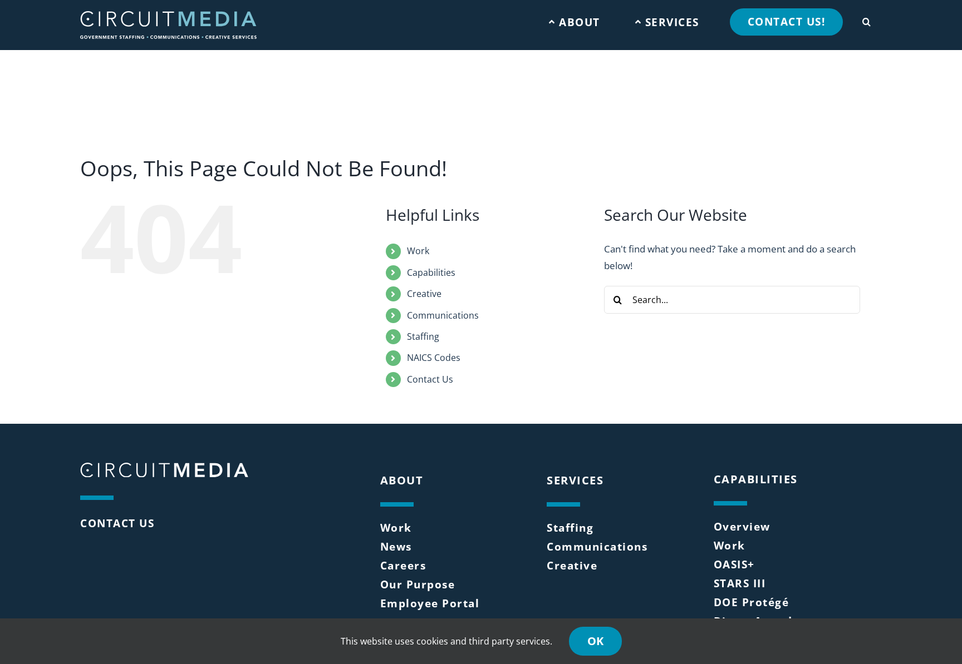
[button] (866, 19)
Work (418, 251)
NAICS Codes (433, 357)
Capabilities (431, 272)
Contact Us (430, 379)
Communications (443, 315)
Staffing (423, 336)
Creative (424, 294)
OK (595, 640)
